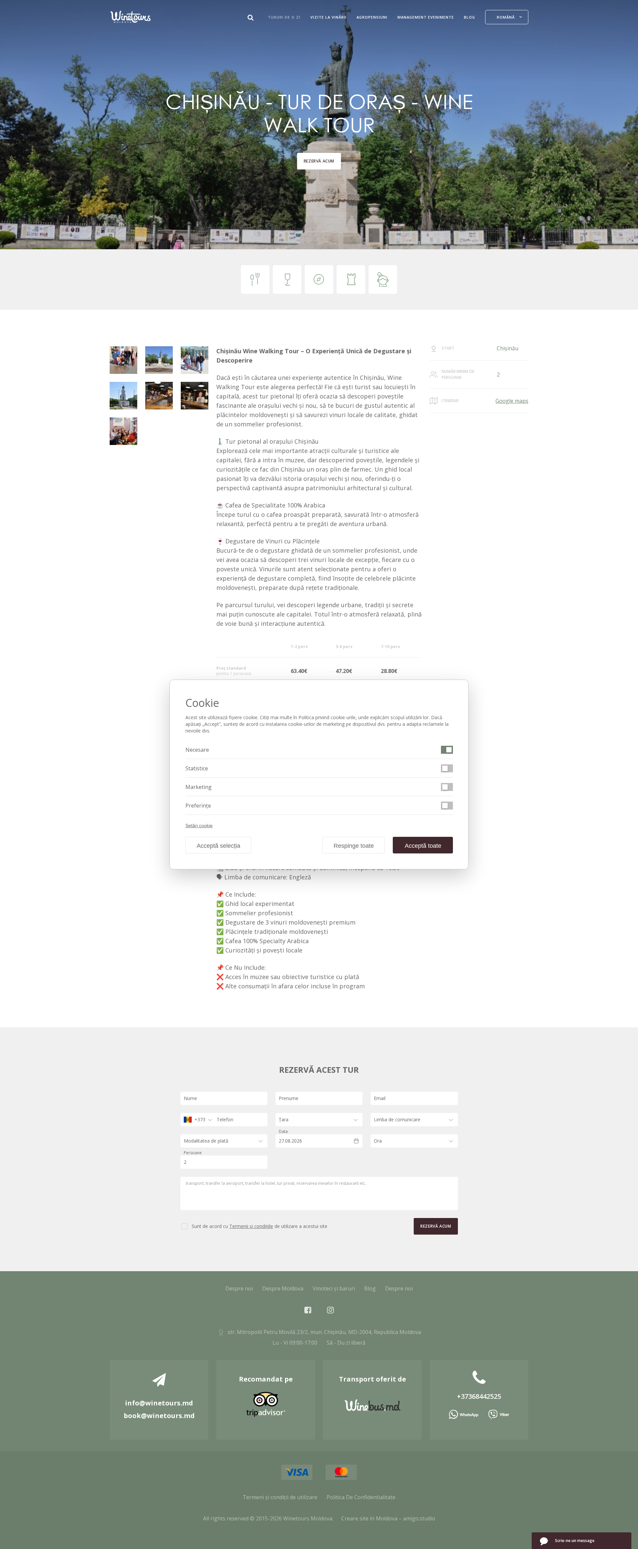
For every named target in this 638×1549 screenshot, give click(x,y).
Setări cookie (199, 825)
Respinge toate (354, 845)
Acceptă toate (423, 845)
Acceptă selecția (218, 845)
